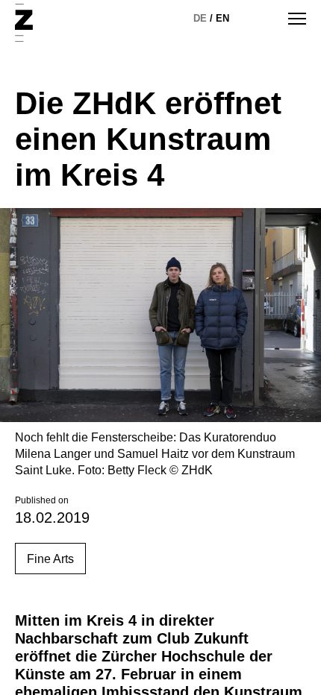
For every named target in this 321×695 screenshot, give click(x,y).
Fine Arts (50, 559)
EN (222, 18)
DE (200, 18)
